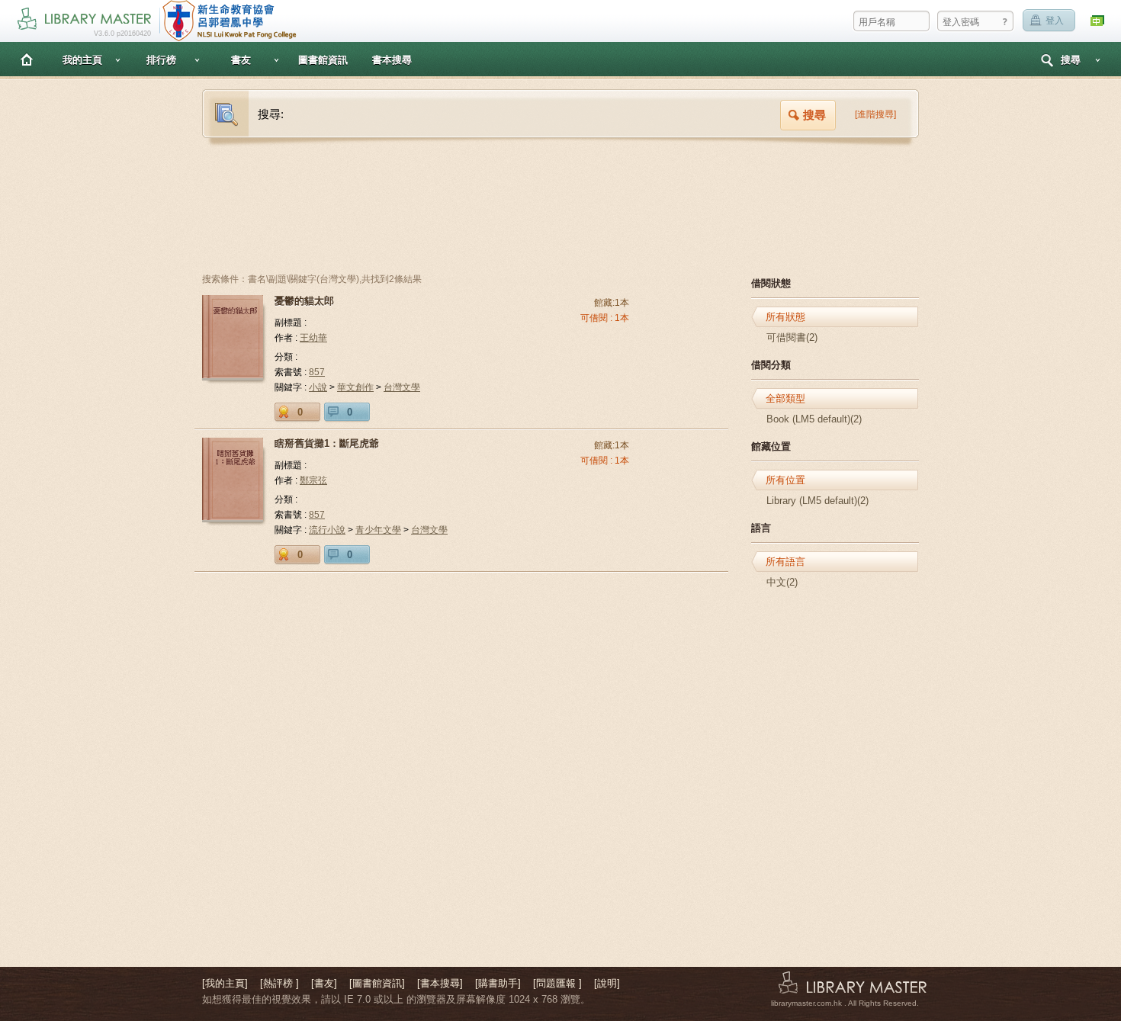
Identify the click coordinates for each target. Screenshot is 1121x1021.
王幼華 (313, 337)
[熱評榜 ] (279, 983)
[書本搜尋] (440, 983)
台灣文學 (402, 387)
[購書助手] (498, 983)
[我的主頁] (225, 983)
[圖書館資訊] (377, 983)
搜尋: (271, 114)
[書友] (324, 983)
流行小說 (327, 530)
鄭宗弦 (313, 480)
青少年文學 (378, 530)
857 (317, 372)
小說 (318, 387)
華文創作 (355, 387)
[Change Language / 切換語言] (1098, 21)
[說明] (607, 983)
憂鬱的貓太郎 (304, 301)
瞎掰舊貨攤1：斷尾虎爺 (327, 443)
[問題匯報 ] (557, 983)
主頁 (27, 59)
